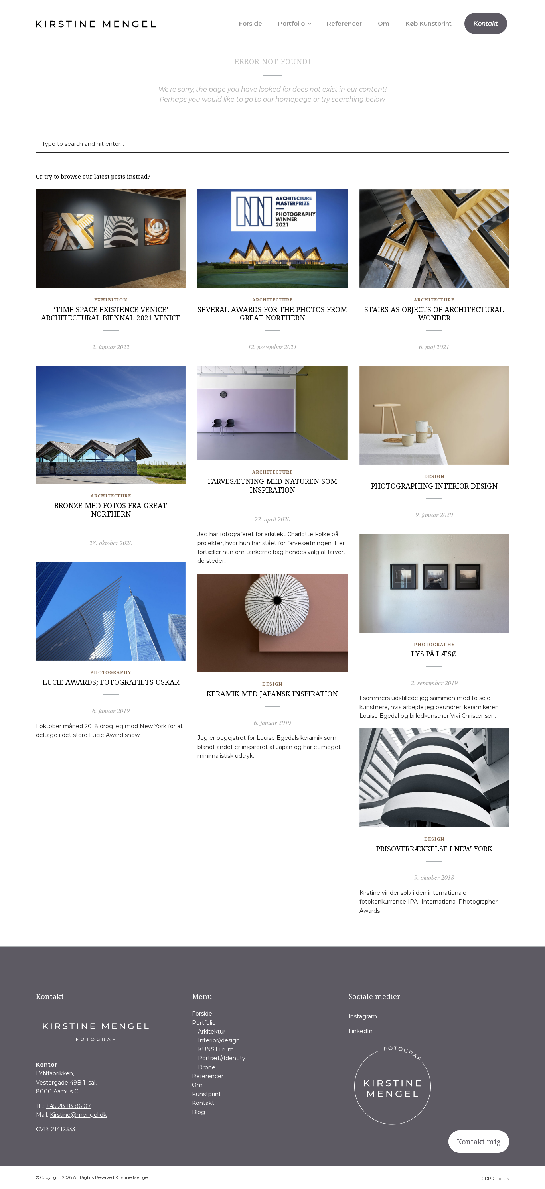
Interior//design (219, 1040)
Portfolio (291, 23)
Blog (198, 1112)
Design (434, 476)
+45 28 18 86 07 (68, 1106)
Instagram (362, 1016)
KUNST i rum (216, 1049)
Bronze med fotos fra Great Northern (110, 510)
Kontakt (486, 23)
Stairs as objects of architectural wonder (434, 314)
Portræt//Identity (221, 1058)
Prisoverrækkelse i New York (434, 848)
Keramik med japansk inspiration (272, 693)
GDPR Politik (495, 1178)
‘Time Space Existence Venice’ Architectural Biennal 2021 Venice (110, 314)
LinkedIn (360, 1031)
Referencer (344, 23)
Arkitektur (211, 1031)
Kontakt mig (479, 1141)
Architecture (272, 300)
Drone (206, 1067)
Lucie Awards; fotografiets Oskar (111, 682)
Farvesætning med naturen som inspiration (272, 485)
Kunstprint (206, 1094)
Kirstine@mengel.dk (78, 1114)
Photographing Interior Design (434, 486)
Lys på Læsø (434, 653)
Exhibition (110, 300)
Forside (250, 23)
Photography (434, 644)
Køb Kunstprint (428, 23)
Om (383, 23)
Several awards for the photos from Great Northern (272, 314)
